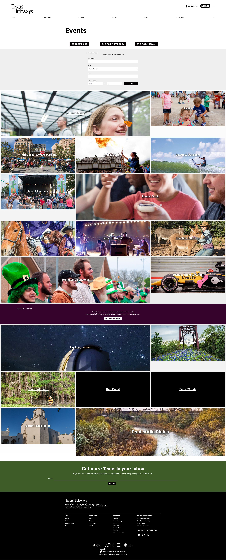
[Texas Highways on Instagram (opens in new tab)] (143, 535)
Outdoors (81, 18)
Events (146, 18)
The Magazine (180, 18)
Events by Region (146, 44)
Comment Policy (117, 528)
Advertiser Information (119, 532)
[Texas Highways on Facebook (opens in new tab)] (139, 535)
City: (89, 73)
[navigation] (213, 6)
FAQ (66, 525)
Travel (13, 18)
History (67, 518)
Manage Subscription (118, 521)
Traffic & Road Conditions (143, 518)
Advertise (115, 530)
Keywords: (91, 59)
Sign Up (112, 484)
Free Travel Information (143, 525)
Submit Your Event (113, 318)
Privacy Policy (122, 554)
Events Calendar (141, 523)
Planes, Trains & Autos (188, 274)
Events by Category (113, 44)
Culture (114, 18)
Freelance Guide (69, 523)
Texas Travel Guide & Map (143, 521)
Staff (66, 521)
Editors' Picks (79, 44)
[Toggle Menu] (213, 6)
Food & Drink (46, 18)
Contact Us (116, 523)
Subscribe (205, 6)
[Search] (213, 17)
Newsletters (192, 6)
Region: (90, 66)
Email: (50, 478)
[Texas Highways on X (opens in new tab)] (148, 535)
